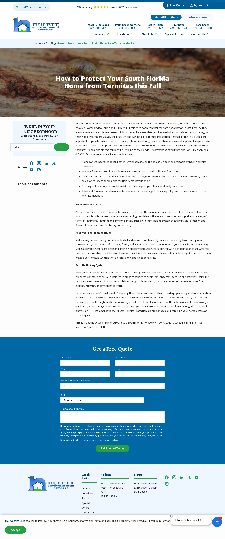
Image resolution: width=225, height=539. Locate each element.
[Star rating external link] (106, 7)
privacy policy (111, 440)
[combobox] (112, 386)
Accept (15, 530)
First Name (66, 357)
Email (117, 368)
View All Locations (166, 17)
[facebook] (31, 162)
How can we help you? (72, 408)
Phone (64, 368)
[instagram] (39, 162)
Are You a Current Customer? (76, 380)
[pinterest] (39, 169)
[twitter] (54, 162)
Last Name (120, 357)
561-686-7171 (114, 495)
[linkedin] (46, 162)
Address (65, 394)
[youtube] (31, 169)
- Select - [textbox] (67, 386)
